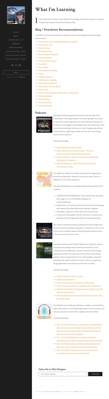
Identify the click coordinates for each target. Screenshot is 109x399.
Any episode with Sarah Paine (69, 147)
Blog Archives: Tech (16, 51)
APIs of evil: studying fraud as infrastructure (75, 282)
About (16, 36)
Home (15, 32)
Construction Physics (47, 61)
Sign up (22, 77)
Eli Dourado (43, 67)
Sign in (16, 72)
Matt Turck (43, 89)
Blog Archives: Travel (16, 59)
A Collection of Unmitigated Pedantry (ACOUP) (58, 41)
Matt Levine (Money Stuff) (49, 86)
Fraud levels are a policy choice (70, 276)
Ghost (84, 391)
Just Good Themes (67, 391)
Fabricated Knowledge (47, 70)
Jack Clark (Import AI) (47, 83)
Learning (16, 44)
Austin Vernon (44, 48)
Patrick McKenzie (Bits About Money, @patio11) (58, 93)
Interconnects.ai (45, 77)
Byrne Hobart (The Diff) (48, 54)
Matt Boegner (39, 391)
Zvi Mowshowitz (45, 105)
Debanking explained (66, 279)
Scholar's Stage (45, 96)
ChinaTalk (42, 64)
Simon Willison (45, 102)
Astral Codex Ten (45, 45)
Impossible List (16, 40)
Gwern (41, 73)
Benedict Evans (45, 51)
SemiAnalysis (44, 99)
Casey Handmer (45, 57)
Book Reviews (16, 47)
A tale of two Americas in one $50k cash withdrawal (79, 286)
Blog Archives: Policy (15, 55)
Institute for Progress (47, 80)
